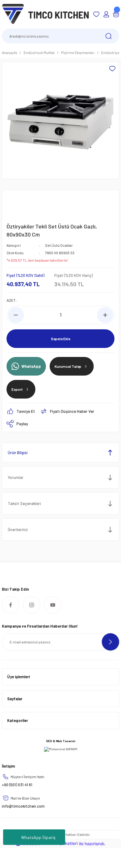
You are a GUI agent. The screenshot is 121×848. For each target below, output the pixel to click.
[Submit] (110, 642)
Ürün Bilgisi (18, 452)
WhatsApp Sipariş (38, 837)
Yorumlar (16, 477)
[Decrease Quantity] (16, 315)
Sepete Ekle (60, 338)
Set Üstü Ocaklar (59, 245)
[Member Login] (106, 14)
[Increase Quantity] (105, 315)
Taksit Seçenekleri (24, 503)
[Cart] (116, 14)
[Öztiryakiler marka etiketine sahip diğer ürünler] (21, 205)
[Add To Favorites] (112, 68)
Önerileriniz (18, 529)
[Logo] (45, 14)
